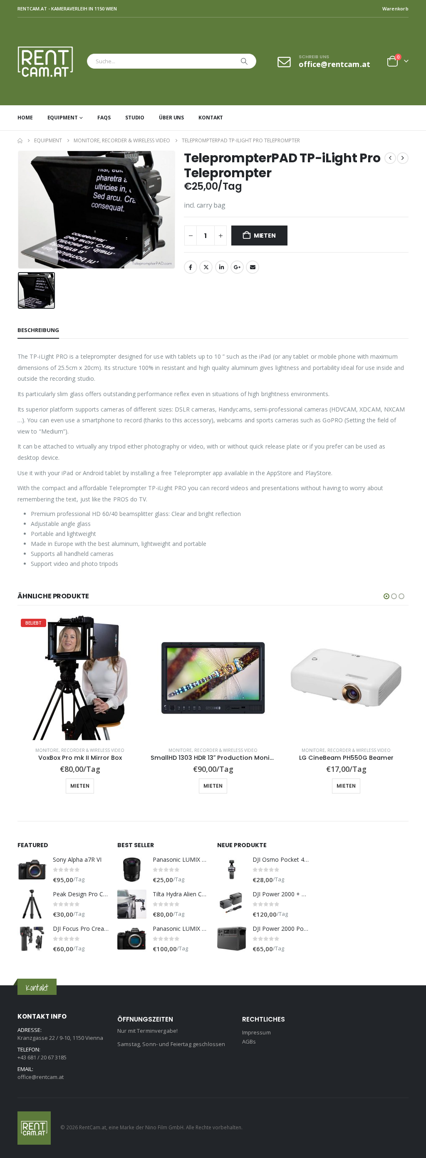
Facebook (190, 267)
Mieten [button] (79, 785)
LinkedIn (221, 267)
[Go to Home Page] (19, 141)
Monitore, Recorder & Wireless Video (79, 750)
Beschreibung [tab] (38, 330)
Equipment (62, 117)
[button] (386, 596)
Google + (237, 267)
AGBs (249, 1041)
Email (252, 267)
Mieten (265, 235)
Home (25, 117)
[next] (403, 158)
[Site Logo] (50, 61)
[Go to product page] (213, 677)
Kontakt (210, 117)
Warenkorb (395, 8)
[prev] (390, 158)
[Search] (244, 61)
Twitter (206, 267)
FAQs (104, 117)
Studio (134, 117)
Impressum (256, 1032)
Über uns (171, 117)
